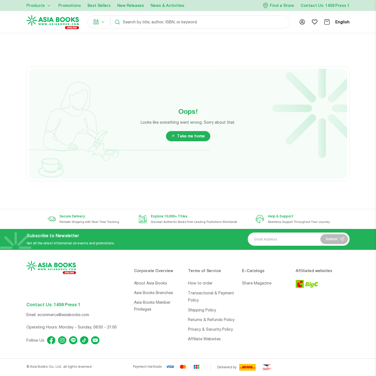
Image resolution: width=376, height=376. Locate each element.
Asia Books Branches (153, 292)
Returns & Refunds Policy (211, 319)
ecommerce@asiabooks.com (63, 314)
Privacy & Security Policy (210, 329)
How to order (200, 283)
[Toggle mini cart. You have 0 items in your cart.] (327, 22)
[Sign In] (302, 22)
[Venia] (52, 22)
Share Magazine (256, 283)
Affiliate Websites (204, 339)
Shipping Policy (202, 310)
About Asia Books (150, 283)
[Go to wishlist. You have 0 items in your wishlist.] (314, 22)
